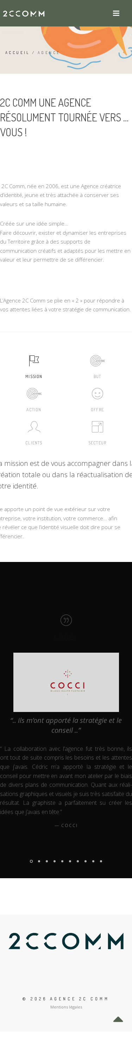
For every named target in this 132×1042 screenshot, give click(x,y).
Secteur (97, 442)
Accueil (17, 52)
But (97, 376)
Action (33, 409)
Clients (33, 442)
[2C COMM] (24, 13)
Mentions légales (66, 1007)
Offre (97, 409)
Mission (33, 376)
